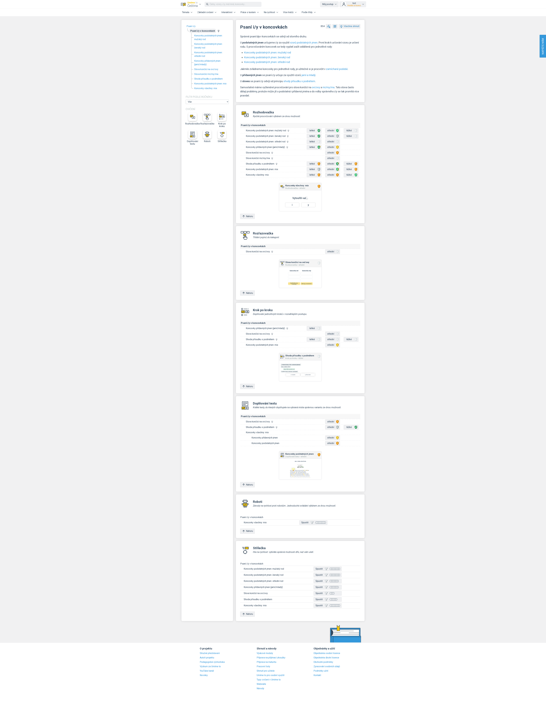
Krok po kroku (222, 125)
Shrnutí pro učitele (266, 671)
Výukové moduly (265, 653)
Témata (185, 12)
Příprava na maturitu (266, 662)
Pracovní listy (263, 666)
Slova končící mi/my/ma (206, 74)
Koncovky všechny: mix (205, 88)
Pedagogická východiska (212, 662)
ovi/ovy (316, 87)
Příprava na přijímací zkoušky (271, 657)
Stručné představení (210, 653)
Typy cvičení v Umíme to (269, 679)
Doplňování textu (192, 142)
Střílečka (222, 141)
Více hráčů (288, 12)
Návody (260, 688)
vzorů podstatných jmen (304, 42)
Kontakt (317, 675)
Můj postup (327, 4)
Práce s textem (248, 12)
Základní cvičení (205, 12)
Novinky (204, 675)
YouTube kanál (207, 671)
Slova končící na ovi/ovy (206, 69)
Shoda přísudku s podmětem (208, 78)
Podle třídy (307, 12)
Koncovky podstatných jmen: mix (210, 83)
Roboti (207, 141)
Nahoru (249, 216)
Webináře (261, 684)
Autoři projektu (207, 657)
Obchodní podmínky (323, 662)
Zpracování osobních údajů (327, 666)
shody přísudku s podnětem (299, 81)
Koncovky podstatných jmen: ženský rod (208, 46)
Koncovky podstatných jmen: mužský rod (208, 37)
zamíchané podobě (337, 68)
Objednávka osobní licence (327, 653)
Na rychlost (269, 12)
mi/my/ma (328, 87)
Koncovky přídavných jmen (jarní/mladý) (207, 63)
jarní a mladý (308, 75)
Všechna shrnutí (351, 26)
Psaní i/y (191, 26)
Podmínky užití (321, 671)
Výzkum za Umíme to (210, 666)
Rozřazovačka (207, 123)
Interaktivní (226, 12)
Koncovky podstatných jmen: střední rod (208, 54)
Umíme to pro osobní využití (270, 675)
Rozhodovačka (192, 123)
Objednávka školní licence (326, 657)
